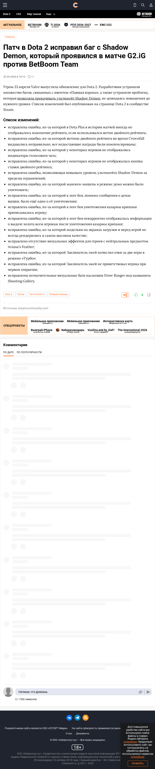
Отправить (148, 692)
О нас (69, 733)
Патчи (20, 294)
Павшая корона (58, 294)
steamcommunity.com (33, 308)
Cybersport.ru (69, 763)
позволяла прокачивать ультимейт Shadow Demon (58, 98)
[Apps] (135, 5)
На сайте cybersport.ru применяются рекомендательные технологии (111, 728)
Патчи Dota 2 (36, 294)
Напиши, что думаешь (33, 691)
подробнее (130, 741)
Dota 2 (6, 14)
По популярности (29, 352)
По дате (8, 352)
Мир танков (34, 14)
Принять (138, 763)
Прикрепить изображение (140, 692)
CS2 (18, 14)
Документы (82, 733)
